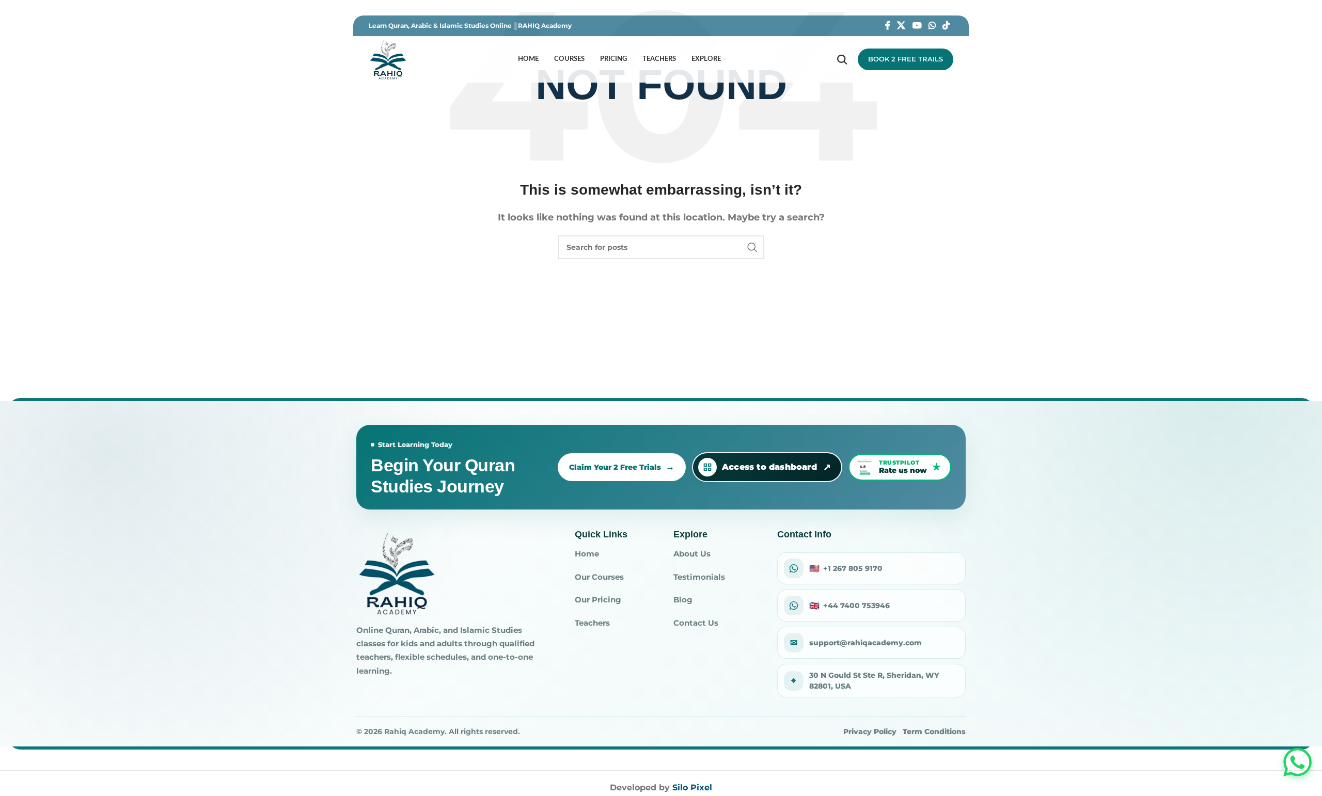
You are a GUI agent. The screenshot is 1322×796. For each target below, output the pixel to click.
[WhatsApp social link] (932, 26)
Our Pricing (598, 599)
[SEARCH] (752, 247)
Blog (683, 599)
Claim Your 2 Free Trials (615, 467)
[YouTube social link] (917, 26)
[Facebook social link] (888, 26)
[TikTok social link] (946, 26)
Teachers (592, 623)
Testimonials (699, 577)
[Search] (842, 59)
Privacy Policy (869, 731)
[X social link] (901, 26)
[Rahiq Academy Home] (396, 572)
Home (587, 554)
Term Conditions (934, 731)
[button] (1297, 762)
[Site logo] (388, 58)
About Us (692, 554)
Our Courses (599, 577)
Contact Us (695, 623)
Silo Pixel (692, 787)
